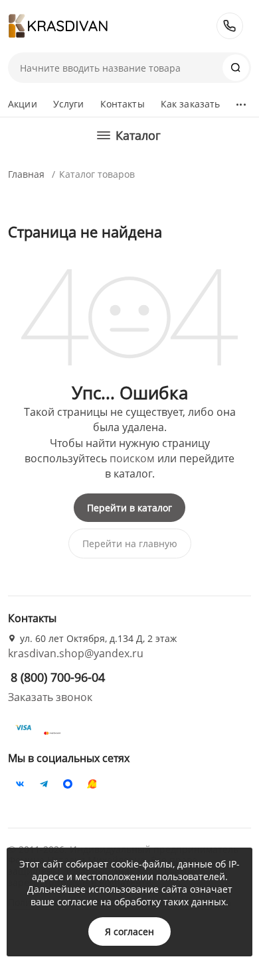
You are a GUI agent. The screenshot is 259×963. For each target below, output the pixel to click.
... (241, 100)
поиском (132, 458)
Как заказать (190, 103)
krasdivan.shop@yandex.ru (75, 653)
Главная (26, 174)
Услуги (68, 103)
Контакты (122, 103)
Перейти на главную (129, 543)
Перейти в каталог (129, 507)
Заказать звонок (50, 697)
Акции (22, 103)
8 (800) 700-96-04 (229, 26)
